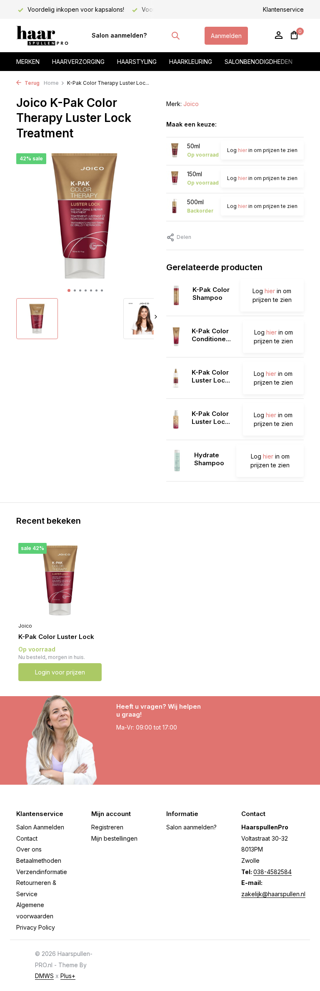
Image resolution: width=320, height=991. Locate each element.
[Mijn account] (278, 35)
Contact (27, 838)
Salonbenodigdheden (258, 61)
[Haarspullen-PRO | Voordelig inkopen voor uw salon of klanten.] (42, 35)
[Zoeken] (175, 35)
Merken (28, 61)
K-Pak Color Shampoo (211, 294)
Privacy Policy (35, 927)
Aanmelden (226, 35)
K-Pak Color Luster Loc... (211, 376)
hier (242, 150)
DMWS (44, 975)
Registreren (107, 827)
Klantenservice (283, 9)
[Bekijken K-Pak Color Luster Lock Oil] (175, 419)
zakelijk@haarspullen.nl (273, 893)
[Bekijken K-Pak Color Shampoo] (176, 295)
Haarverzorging (78, 61)
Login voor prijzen (60, 672)
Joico (191, 103)
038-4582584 (272, 871)
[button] (69, 290)
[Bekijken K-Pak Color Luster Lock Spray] (175, 378)
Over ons (29, 849)
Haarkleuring (190, 61)
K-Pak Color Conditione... (211, 335)
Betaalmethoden (38, 860)
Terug (31, 83)
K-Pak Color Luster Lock (56, 637)
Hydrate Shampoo (209, 459)
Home (51, 83)
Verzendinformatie (41, 871)
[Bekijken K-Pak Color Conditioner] (175, 336)
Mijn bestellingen (114, 838)
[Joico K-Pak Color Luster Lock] (60, 580)
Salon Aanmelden (40, 827)
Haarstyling (137, 61)
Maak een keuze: (191, 124)
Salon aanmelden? (119, 35)
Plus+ (67, 975)
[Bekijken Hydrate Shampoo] (177, 460)
